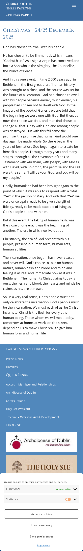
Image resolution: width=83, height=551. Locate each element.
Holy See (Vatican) (18, 408)
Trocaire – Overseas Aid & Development (32, 417)
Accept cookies (41, 514)
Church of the (18, 9)
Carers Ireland (15, 400)
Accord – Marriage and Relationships (31, 384)
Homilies (12, 367)
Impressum (43, 545)
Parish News (14, 358)
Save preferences (41, 536)
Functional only (41, 525)
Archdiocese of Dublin (21, 392)
